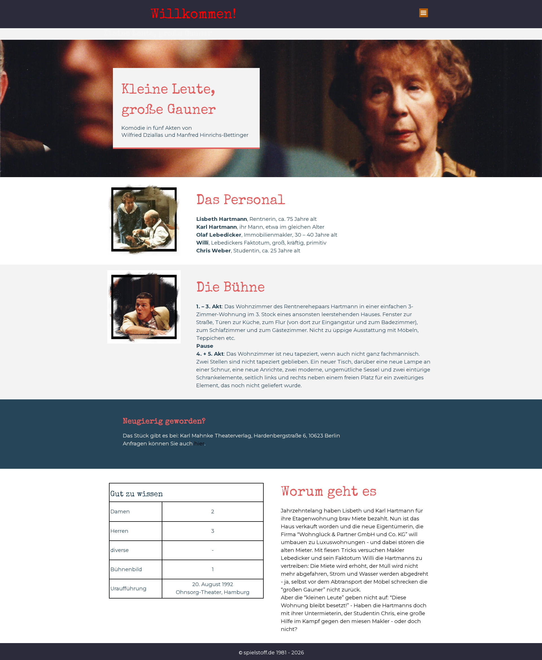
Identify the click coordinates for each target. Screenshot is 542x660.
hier (199, 443)
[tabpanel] (186, 109)
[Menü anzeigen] (423, 12)
